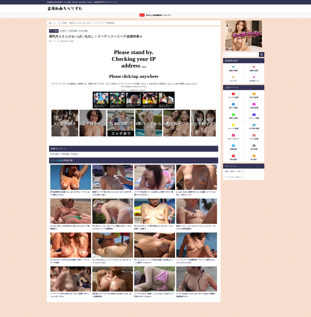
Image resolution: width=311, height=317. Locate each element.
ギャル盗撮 (254, 138)
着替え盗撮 (233, 118)
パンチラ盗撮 (233, 97)
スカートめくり (233, 138)
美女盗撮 (254, 149)
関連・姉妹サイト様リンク (235, 171)
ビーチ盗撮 (54, 31)
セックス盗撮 (233, 128)
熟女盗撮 (233, 159)
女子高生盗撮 (254, 128)
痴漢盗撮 (233, 149)
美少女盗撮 (254, 97)
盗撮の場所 (254, 70)
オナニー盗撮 (254, 118)
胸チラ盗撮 (233, 107)
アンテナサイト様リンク (234, 177)
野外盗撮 (74, 31)
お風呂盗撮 (254, 107)
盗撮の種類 (233, 70)
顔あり (64, 31)
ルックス (233, 81)
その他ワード (254, 81)
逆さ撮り (254, 159)
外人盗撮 (84, 31)
